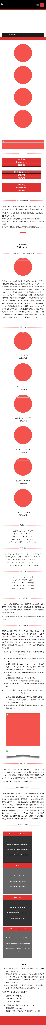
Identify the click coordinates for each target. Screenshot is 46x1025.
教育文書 (21, 190)
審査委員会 (21, 178)
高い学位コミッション (21, 172)
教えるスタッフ (21, 162)
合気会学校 (21, 185)
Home (6, 35)
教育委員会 (21, 159)
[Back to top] (23, 1022)
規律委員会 (21, 165)
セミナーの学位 (21, 187)
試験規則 (21, 175)
